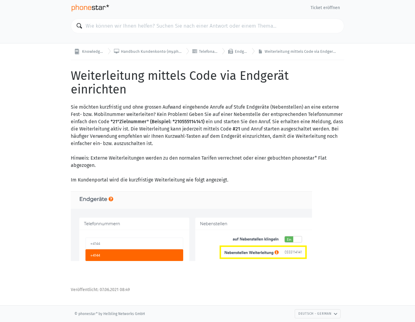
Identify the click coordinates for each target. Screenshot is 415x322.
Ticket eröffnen (325, 7)
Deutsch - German (314, 314)
